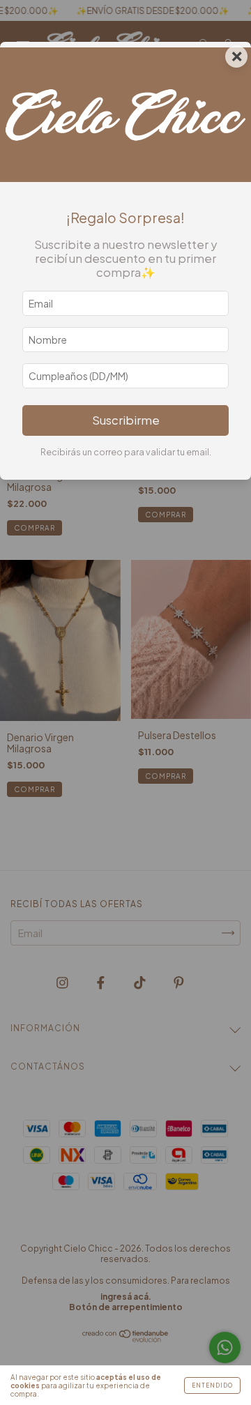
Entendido (212, 1385)
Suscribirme (126, 420)
